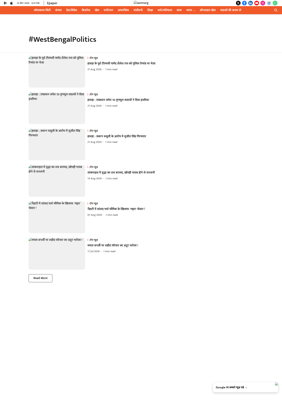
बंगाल (58, 10)
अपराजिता (123, 10)
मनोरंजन (108, 10)
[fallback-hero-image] (58, 72)
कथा (179, 10)
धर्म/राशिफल (165, 10)
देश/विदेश (71, 10)
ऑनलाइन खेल (208, 10)
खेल (97, 10)
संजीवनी (138, 10)
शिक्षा (150, 10)
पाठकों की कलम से (230, 10)
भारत (189, 10)
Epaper (52, 3)
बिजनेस (86, 10)
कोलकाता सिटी (42, 10)
